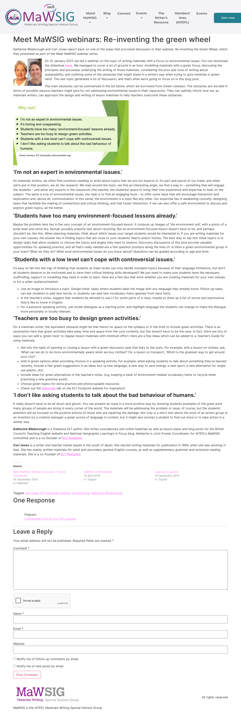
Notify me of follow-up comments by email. (48, 658)
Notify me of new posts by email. (40, 666)
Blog (107, 13)
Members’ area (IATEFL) (182, 17)
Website (18, 643)
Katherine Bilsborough (106, 493)
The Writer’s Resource (161, 17)
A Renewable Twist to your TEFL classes (50, 518)
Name (18, 613)
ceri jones (32, 493)
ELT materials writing (55, 493)
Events (141, 13)
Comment (21, 548)
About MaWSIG (90, 15)
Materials (49, 388)
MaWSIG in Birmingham (98, 471)
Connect (123, 13)
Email (18, 628)
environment (80, 493)
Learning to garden (166, 471)
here (68, 65)
